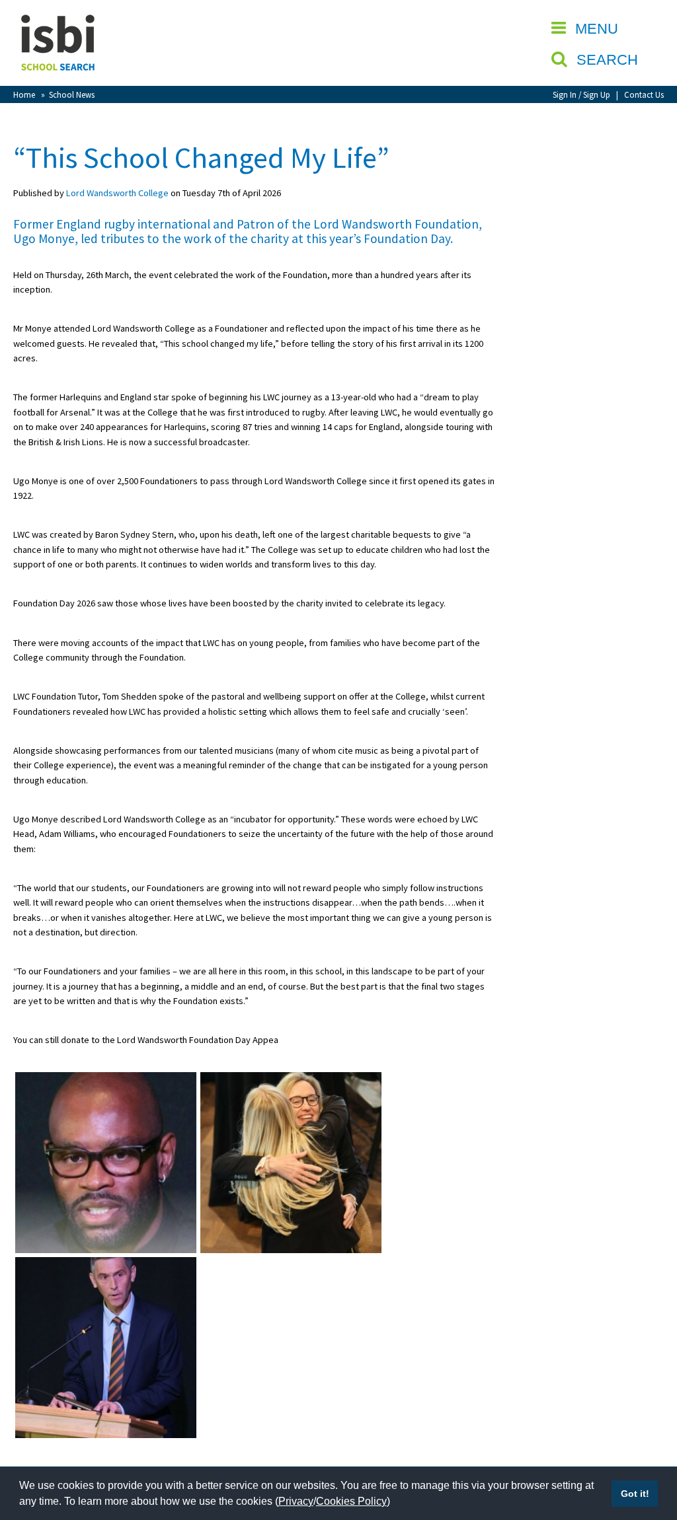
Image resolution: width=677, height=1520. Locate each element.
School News (72, 94)
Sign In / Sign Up (581, 94)
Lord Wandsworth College (117, 193)
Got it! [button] (635, 1493)
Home (24, 94)
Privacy (295, 1501)
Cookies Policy (351, 1501)
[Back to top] (647, 1447)
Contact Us (644, 94)
